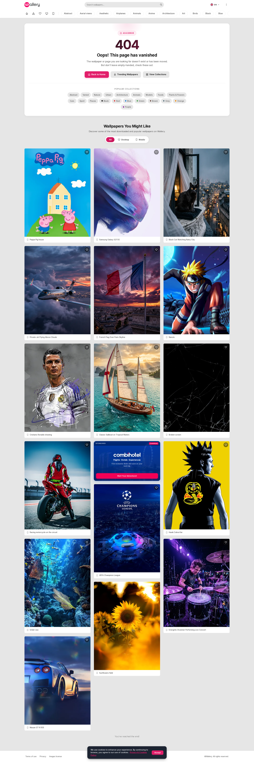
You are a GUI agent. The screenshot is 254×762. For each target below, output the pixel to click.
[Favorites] (40, 13)
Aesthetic (104, 13)
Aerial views (86, 13)
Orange (180, 101)
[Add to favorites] (87, 152)
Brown (155, 101)
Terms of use (31, 756)
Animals (137, 13)
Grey (167, 101)
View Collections (157, 74)
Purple (128, 107)
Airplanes (120, 13)
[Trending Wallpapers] (26, 13)
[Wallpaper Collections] (33, 13)
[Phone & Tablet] (53, 13)
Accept (157, 753)
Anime (152, 13)
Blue (220, 13)
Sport (82, 101)
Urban (108, 95)
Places (93, 101)
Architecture (168, 13)
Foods (161, 95)
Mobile (142, 140)
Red (118, 101)
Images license (55, 756)
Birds (195, 13)
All (110, 140)
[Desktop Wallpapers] (46, 13)
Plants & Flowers (176, 95)
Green (141, 101)
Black (208, 13)
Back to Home (98, 74)
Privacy (43, 756)
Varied (86, 95)
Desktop (125, 140)
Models (149, 95)
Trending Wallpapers (127, 74)
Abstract (68, 13)
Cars (72, 101)
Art (183, 13)
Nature (97, 95)
